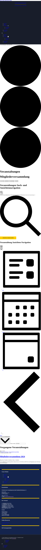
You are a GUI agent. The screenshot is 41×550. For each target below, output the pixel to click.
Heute (1, 435)
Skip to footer (9, 0)
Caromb (7, 28)
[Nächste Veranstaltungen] (2, 433)
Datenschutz (7, 540)
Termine (5, 23)
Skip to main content (3, 0)
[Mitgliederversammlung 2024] (9, 451)
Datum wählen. (13, 443)
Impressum (5, 546)
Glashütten (7, 38)
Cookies (5, 547)
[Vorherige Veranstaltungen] (21, 432)
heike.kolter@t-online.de (9, 496)
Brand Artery (14, 538)
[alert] (20, 180)
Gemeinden (6, 25)
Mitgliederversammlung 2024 (12, 456)
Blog (4, 24)
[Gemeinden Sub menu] (8, 36)
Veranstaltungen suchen (8, 237)
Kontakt (5, 42)
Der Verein (6, 41)
